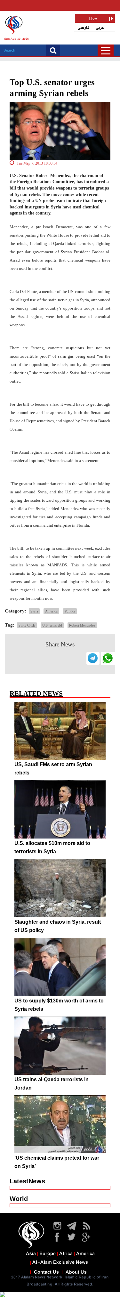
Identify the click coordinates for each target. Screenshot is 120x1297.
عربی (100, 27)
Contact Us (46, 1272)
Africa (66, 1254)
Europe (47, 1254)
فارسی (83, 27)
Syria (34, 611)
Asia (31, 1254)
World (19, 1198)
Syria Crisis (27, 625)
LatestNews (27, 1181)
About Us (76, 1272)
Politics (70, 611)
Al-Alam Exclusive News (60, 1262)
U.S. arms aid (52, 625)
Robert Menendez (82, 625)
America (51, 611)
